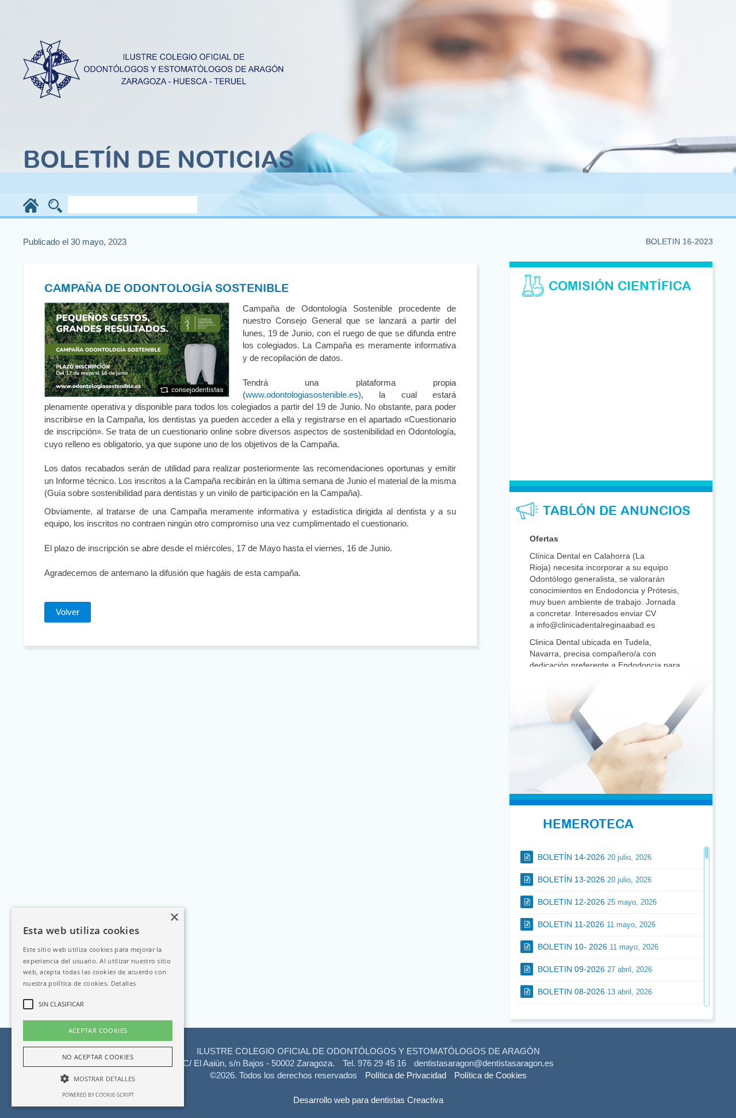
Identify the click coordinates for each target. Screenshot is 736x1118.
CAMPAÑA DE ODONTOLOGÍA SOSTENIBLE (166, 287)
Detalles (123, 983)
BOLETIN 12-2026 (596, 901)
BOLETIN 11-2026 (595, 924)
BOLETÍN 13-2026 (593, 879)
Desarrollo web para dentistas (349, 1100)
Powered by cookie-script (98, 1094)
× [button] (174, 917)
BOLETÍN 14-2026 (593, 857)
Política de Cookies (490, 1075)
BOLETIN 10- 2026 (596, 946)
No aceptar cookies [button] (97, 1056)
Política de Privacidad (405, 1075)
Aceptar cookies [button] (98, 1030)
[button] (97, 1078)
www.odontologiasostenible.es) (303, 394)
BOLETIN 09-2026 (593, 969)
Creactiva (425, 1100)
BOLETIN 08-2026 (593, 991)
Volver (67, 612)
